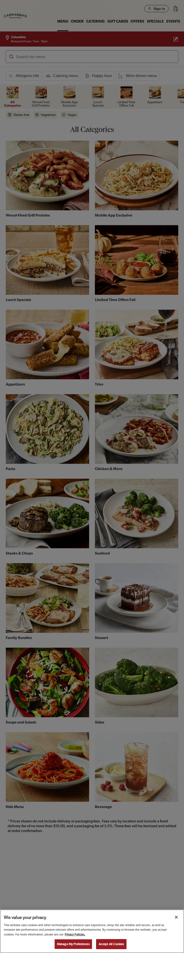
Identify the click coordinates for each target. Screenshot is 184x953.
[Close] (176, 917)
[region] (92, 931)
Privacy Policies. (75, 934)
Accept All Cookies (111, 944)
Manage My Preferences (73, 944)
